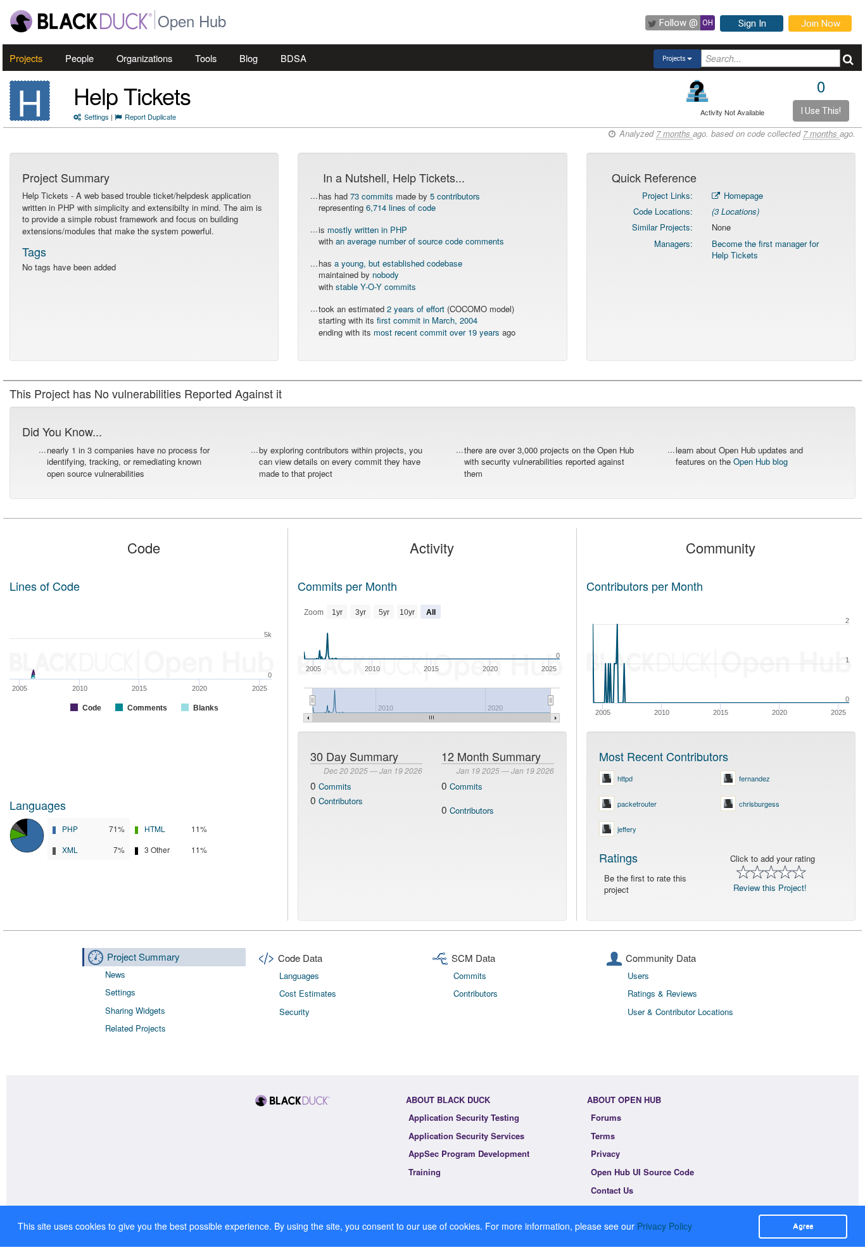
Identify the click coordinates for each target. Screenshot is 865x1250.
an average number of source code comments (420, 241)
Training (424, 1172)
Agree (803, 1226)
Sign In (752, 23)
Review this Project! (770, 887)
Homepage (742, 195)
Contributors (341, 801)
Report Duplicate (150, 116)
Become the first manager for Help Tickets (765, 249)
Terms (603, 1136)
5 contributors (455, 196)
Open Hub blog (760, 461)
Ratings (618, 857)
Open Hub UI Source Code (642, 1172)
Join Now (820, 23)
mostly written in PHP (367, 230)
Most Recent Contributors (663, 756)
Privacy (605, 1153)
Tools (206, 58)
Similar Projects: (662, 227)
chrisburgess (759, 804)
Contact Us (612, 1190)
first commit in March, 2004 (427, 320)
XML (70, 849)
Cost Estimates (307, 993)
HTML (154, 828)
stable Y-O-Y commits (376, 287)
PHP (70, 828)
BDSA (293, 58)
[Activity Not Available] (697, 91)
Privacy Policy (664, 1226)
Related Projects (135, 1028)
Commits (335, 786)
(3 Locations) (735, 211)
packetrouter (637, 804)
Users (638, 975)
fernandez (754, 778)
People (79, 58)
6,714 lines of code (401, 207)
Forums (606, 1117)
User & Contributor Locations (680, 1012)
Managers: (673, 243)
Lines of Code (44, 586)
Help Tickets (132, 95)
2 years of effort (416, 309)
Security (294, 1012)
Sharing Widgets (135, 1010)
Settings (96, 116)
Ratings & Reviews (662, 993)
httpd (625, 778)
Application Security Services (466, 1136)
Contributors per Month (644, 586)
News (115, 974)
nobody (385, 274)
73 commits (371, 196)
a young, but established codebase (398, 263)
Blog (248, 58)
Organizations (144, 58)
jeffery (626, 829)
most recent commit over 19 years (437, 332)
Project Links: (667, 195)
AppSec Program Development (468, 1153)
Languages (37, 805)
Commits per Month (347, 586)
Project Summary (143, 956)
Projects (25, 58)
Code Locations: (663, 211)
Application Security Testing (463, 1117)
